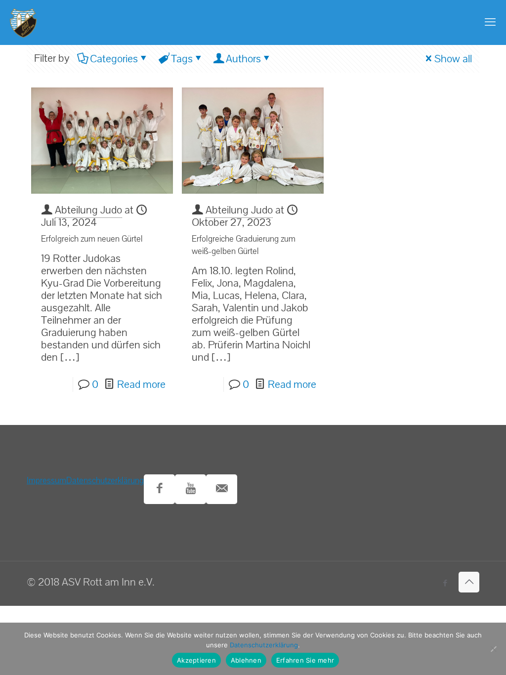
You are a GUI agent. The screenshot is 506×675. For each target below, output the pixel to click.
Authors (243, 58)
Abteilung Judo (88, 210)
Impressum (46, 480)
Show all (453, 58)
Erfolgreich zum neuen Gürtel (92, 239)
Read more (141, 384)
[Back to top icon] (469, 582)
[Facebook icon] (445, 583)
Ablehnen (246, 660)
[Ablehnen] (494, 649)
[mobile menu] (490, 22)
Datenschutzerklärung (105, 480)
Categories (114, 58)
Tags (182, 58)
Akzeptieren (196, 660)
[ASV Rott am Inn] (23, 22)
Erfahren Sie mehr (305, 660)
